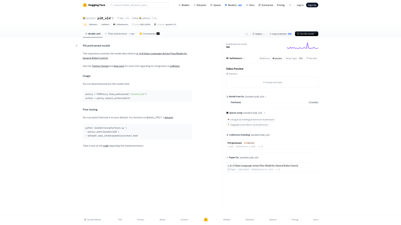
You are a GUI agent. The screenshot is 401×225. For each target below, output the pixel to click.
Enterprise (267, 5)
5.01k (154, 18)
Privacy (140, 219)
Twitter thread (100, 66)
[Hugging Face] (206, 219)
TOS (120, 219)
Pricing (281, 5)
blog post (118, 66)
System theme (94, 219)
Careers (184, 219)
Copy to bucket (281, 33)
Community (151, 33)
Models (185, 5)
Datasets (201, 5)
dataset (168, 117)
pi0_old (104, 17)
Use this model (307, 33)
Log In (300, 5)
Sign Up (312, 5)
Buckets (235, 5)
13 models (313, 102)
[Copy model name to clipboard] (113, 18)
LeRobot (175, 66)
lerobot (91, 18)
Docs (252, 5)
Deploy (258, 33)
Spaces (217, 5)
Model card (94, 33)
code (106, 145)
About (162, 219)
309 (127, 18)
